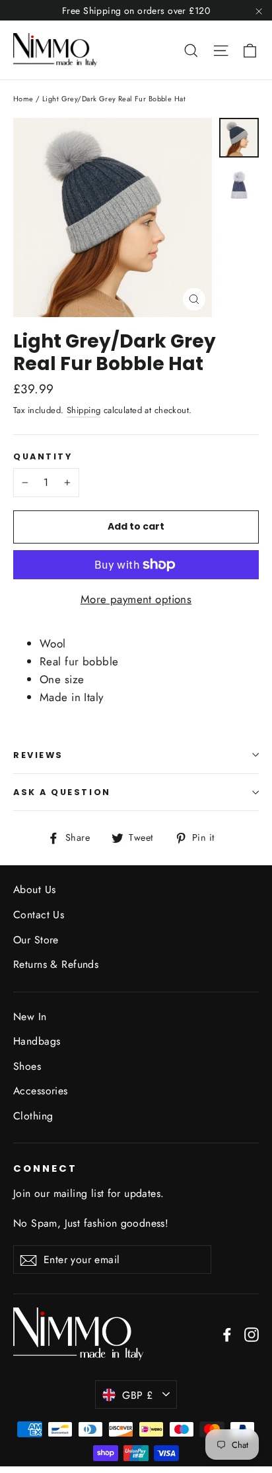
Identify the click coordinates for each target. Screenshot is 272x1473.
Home (23, 98)
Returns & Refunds (55, 964)
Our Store (36, 939)
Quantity (42, 456)
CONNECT (45, 1168)
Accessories (40, 1090)
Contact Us (38, 914)
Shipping (83, 410)
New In (30, 1016)
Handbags (36, 1041)
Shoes (27, 1066)
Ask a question (62, 792)
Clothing (33, 1115)
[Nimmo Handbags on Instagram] (251, 1334)
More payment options (136, 599)
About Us (34, 889)
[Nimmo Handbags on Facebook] (227, 1334)
